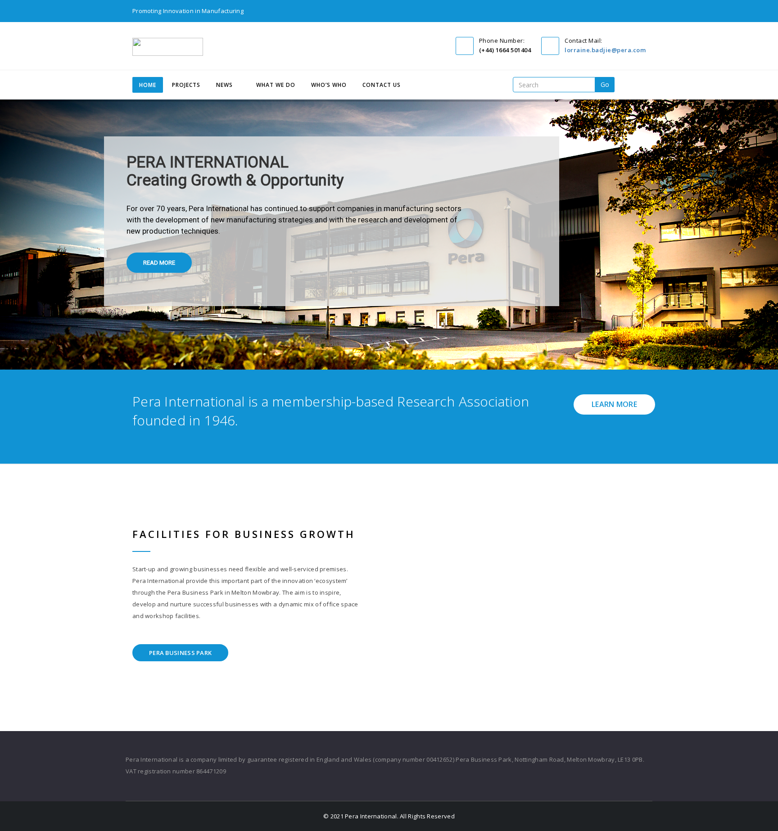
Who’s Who (329, 85)
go (605, 84)
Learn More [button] (614, 404)
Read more (159, 262)
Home (147, 85)
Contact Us (381, 85)
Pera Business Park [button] (180, 653)
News (224, 85)
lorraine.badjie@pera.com (605, 50)
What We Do (275, 85)
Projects (186, 85)
